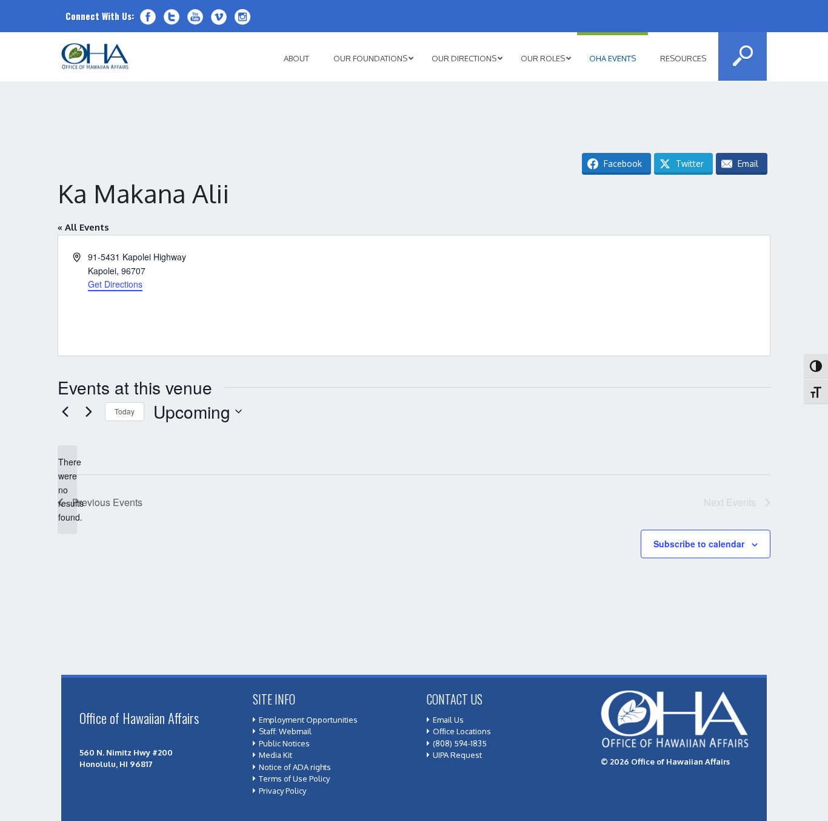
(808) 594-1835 (460, 743)
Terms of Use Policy (294, 778)
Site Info (274, 699)
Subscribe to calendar (698, 544)
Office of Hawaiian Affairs (95, 56)
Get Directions (115, 284)
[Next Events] (88, 411)
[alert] (67, 489)
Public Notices (284, 743)
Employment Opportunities (308, 720)
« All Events (83, 227)
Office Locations (462, 731)
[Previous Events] (65, 411)
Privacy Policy (282, 791)
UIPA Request (457, 755)
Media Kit (275, 755)
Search (742, 56)
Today (125, 411)
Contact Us (454, 699)
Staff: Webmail (285, 731)
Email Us (448, 720)
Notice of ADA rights (295, 767)
